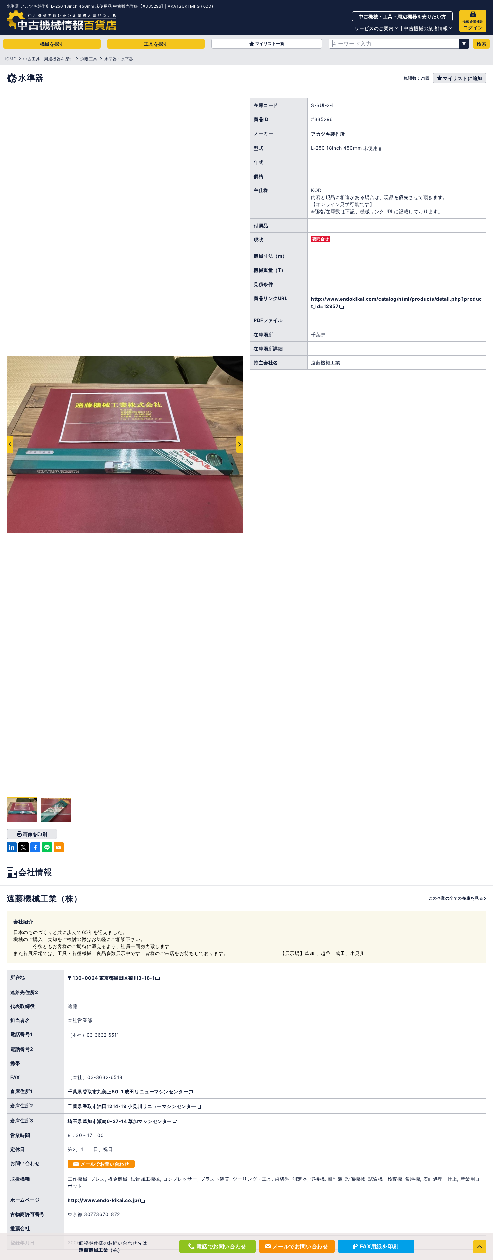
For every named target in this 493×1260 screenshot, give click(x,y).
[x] (23, 847)
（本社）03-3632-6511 (93, 1035)
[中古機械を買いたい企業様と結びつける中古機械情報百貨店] (61, 20)
